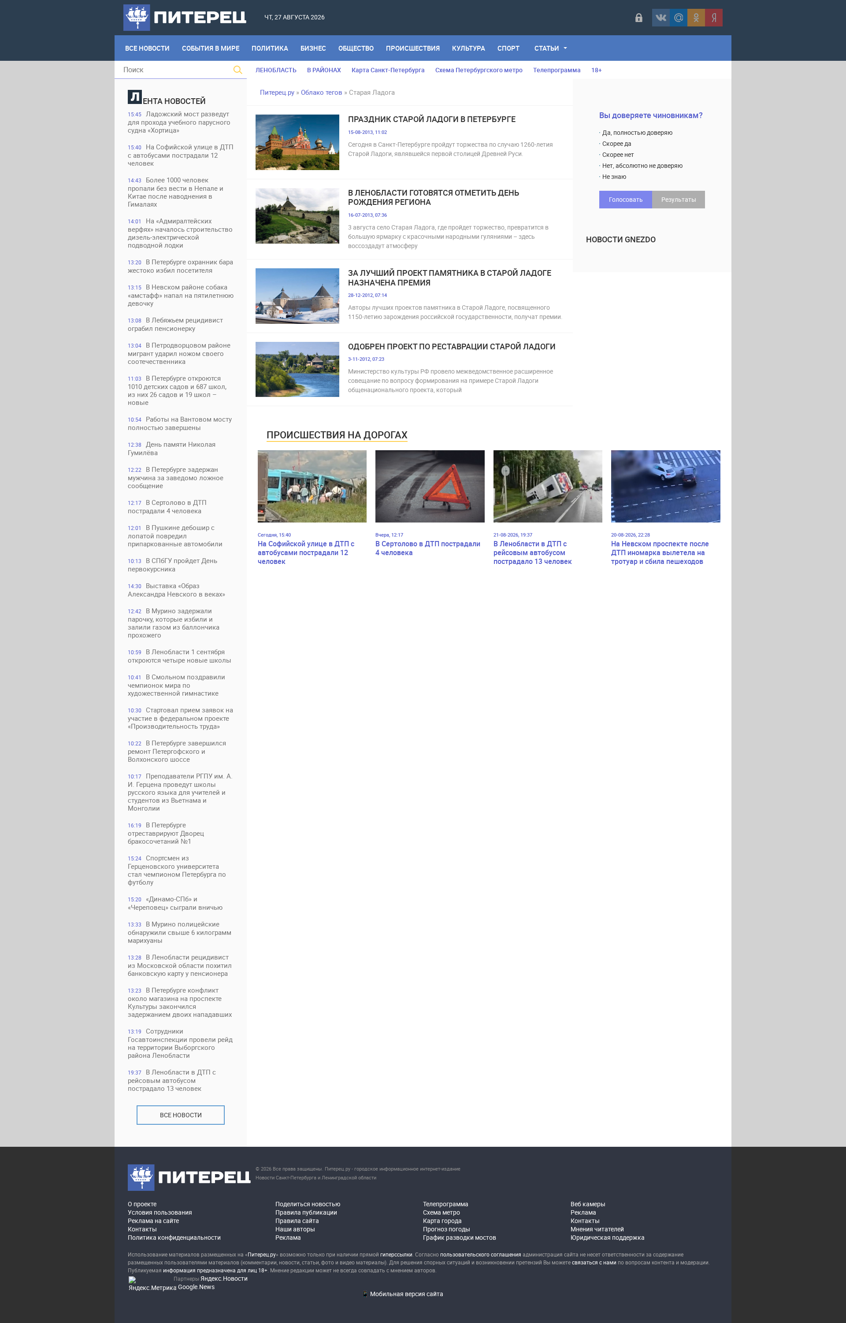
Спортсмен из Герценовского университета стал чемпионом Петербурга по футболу (177, 869)
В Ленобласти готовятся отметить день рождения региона (433, 197)
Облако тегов (321, 92)
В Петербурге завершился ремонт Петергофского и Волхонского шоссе (177, 750)
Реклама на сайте (153, 1220)
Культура (468, 48)
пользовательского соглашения (480, 1254)
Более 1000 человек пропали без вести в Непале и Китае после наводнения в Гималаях (175, 191)
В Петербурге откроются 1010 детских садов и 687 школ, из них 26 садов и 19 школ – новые (177, 390)
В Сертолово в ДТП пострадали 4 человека (167, 506)
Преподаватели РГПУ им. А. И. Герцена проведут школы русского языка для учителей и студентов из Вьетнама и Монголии (180, 791)
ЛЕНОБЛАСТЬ (276, 70)
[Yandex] (714, 17)
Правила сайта (297, 1220)
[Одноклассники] (696, 17)
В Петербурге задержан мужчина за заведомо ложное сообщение (175, 477)
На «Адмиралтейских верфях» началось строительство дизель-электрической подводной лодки (180, 232)
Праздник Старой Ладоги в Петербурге (432, 119)
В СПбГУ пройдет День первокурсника (172, 564)
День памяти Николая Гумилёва (171, 448)
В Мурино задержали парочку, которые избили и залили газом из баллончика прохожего (173, 622)
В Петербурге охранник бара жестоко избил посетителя (180, 265)
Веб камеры (588, 1204)
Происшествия (413, 48)
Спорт (508, 48)
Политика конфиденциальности (174, 1237)
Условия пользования (160, 1212)
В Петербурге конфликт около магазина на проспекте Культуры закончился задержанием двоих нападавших (180, 1002)
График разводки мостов (459, 1237)
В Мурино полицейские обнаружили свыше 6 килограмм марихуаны (179, 932)
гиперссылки (396, 1254)
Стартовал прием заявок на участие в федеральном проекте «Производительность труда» (180, 717)
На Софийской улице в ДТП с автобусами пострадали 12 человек (181, 154)
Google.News (196, 1286)
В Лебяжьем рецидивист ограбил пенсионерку (175, 324)
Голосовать (626, 199)
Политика (270, 48)
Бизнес (313, 48)
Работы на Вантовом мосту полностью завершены (180, 423)
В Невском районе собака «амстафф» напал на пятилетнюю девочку (181, 295)
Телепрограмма (557, 70)
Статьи (546, 48)
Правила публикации (306, 1212)
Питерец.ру (277, 92)
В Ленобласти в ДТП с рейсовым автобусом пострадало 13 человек (172, 1080)
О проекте (142, 1204)
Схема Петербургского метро (479, 70)
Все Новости (147, 48)
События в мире (210, 48)
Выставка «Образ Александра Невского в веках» (176, 589)
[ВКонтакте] (661, 17)
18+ (596, 70)
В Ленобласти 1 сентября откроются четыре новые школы (179, 655)
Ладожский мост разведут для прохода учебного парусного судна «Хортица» (179, 121)
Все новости (181, 1115)
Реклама (288, 1237)
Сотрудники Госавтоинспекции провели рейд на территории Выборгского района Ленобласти (180, 1043)
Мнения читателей (597, 1229)
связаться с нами (594, 1262)
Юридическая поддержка (608, 1237)
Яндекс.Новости (224, 1278)
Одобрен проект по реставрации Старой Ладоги (452, 347)
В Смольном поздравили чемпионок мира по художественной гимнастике (176, 684)
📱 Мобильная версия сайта (402, 1294)
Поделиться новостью (307, 1204)
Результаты (678, 199)
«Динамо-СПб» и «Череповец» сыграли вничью (175, 903)
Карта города (442, 1220)
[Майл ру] (678, 17)
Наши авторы (295, 1229)
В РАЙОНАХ (324, 70)
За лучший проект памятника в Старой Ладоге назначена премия (449, 277)
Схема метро (441, 1212)
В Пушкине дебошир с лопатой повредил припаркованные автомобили (175, 535)
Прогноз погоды (446, 1229)
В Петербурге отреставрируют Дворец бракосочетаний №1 (166, 832)
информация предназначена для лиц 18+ (215, 1270)
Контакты (142, 1229)
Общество (356, 48)
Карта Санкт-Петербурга (388, 70)
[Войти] (639, 17)
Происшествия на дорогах (337, 434)
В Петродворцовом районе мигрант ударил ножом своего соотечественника (179, 353)
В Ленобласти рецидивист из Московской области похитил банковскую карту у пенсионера (180, 965)
